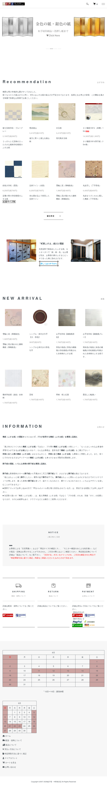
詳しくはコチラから (49, 263)
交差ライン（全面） (37, 185)
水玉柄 (59, 128)
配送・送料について (16, 606)
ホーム (8, 735)
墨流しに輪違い (89, 394)
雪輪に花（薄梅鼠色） (65, 185)
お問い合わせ (10, 767)
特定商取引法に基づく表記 (15, 753)
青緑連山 (33, 128)
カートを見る (10, 762)
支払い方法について (86, 606)
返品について (48, 606)
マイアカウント (10, 758)
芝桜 (31, 394)
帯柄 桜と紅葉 (62, 394)
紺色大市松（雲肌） (11, 185)
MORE (51, 216)
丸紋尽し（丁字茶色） (92, 185)
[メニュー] (103, 4)
